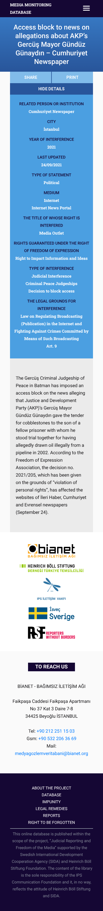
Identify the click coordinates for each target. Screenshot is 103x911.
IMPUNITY (51, 802)
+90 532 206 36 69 (57, 738)
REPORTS (51, 816)
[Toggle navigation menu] (86, 9)
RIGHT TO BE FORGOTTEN (51, 822)
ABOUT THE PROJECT (51, 788)
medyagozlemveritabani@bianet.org (51, 753)
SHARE (30, 77)
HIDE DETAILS (51, 89)
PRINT (72, 77)
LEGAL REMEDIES (51, 809)
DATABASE (51, 795)
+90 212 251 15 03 (56, 731)
